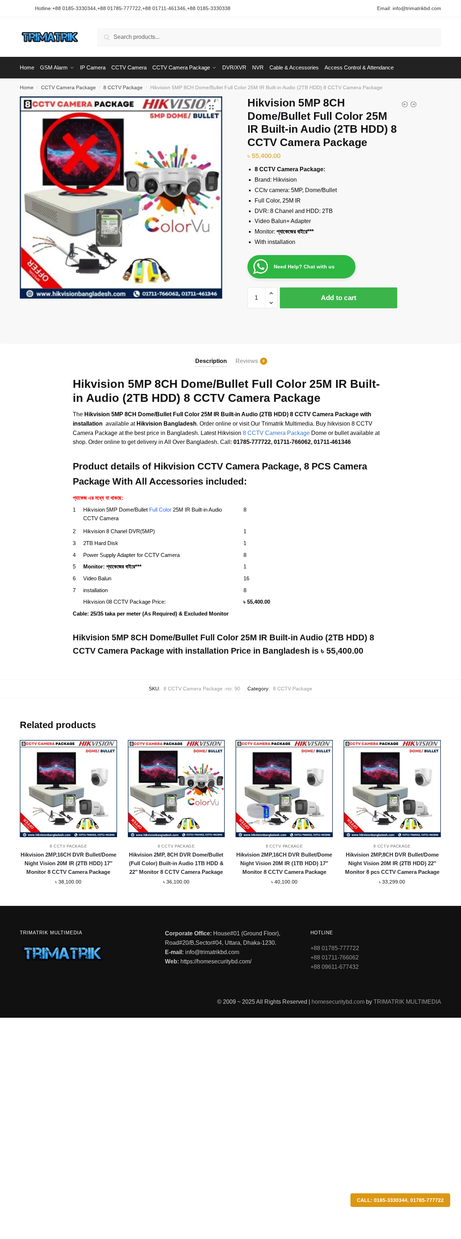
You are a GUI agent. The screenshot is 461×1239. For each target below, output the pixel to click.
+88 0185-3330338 (208, 8)
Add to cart (338, 297)
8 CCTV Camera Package (276, 433)
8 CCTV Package (123, 87)
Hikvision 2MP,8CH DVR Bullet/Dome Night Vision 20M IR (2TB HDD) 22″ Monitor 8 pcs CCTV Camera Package (392, 863)
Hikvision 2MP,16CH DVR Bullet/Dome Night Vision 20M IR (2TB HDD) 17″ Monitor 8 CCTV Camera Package (68, 863)
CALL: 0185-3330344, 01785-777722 (400, 1200)
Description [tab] (211, 361)
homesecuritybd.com (338, 1002)
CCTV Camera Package (68, 87)
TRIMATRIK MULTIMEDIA (407, 1002)
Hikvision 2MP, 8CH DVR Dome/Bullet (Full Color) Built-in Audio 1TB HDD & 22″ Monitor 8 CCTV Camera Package (176, 863)
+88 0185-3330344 (74, 8)
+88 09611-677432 (334, 967)
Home (26, 87)
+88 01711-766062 (334, 957)
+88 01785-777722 (119, 8)
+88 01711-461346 (163, 8)
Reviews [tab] (247, 361)
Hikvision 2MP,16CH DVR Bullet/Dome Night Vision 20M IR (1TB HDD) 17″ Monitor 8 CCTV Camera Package (284, 863)
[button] (211, 107)
